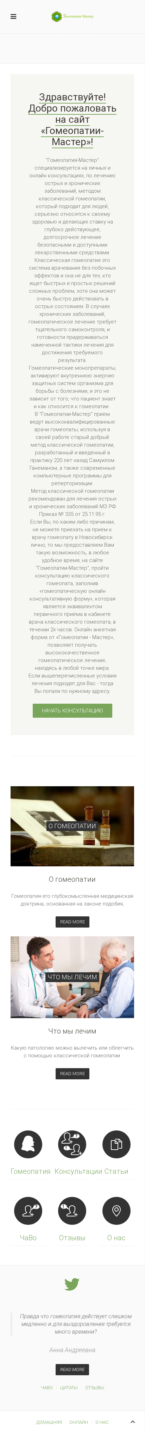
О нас (102, 1422)
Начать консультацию (72, 711)
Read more (72, 921)
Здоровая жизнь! (96, 40)
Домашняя (49, 1422)
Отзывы (94, 1387)
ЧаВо (47, 1387)
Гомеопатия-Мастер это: (54, 40)
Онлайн (78, 1422)
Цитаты (69, 1387)
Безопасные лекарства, (75, 40)
